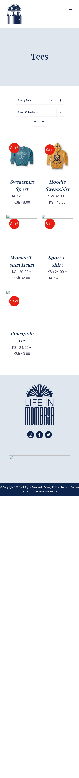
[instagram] (30, 434)
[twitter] (48, 434)
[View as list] (43, 122)
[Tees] (57, 156)
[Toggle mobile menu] (71, 11)
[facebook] (39, 434)
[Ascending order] (60, 100)
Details (16, 161)
